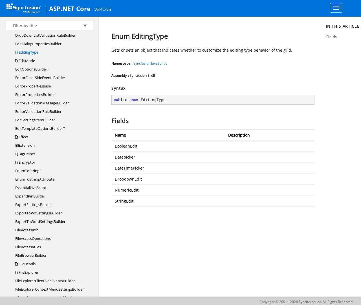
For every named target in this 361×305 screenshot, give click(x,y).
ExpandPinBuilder (30, 196)
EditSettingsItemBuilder (35, 119)
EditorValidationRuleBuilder (38, 111)
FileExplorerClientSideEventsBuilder (45, 280)
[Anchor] (108, 120)
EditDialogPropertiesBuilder (38, 43)
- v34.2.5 (101, 9)
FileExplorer (28, 272)
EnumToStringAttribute (34, 179)
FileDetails (27, 263)
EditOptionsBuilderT (32, 69)
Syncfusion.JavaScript (150, 63)
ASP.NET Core (70, 8)
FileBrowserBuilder (31, 255)
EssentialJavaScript (30, 187)
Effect (23, 136)
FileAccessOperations (33, 238)
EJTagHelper (25, 153)
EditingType (28, 52)
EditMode (26, 60)
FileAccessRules (28, 246)
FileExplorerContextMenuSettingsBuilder (49, 289)
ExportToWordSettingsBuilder (40, 221)
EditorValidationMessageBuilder (42, 103)
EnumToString (27, 170)
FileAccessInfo (27, 229)
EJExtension (25, 145)
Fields (331, 36)
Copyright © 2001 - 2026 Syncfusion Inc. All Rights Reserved (306, 301)
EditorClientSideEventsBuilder (40, 77)
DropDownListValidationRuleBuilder (45, 35)
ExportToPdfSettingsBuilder (38, 213)
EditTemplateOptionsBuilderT (40, 128)
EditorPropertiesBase (33, 86)
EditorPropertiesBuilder (35, 94)
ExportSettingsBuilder (33, 204)
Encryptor (26, 162)
